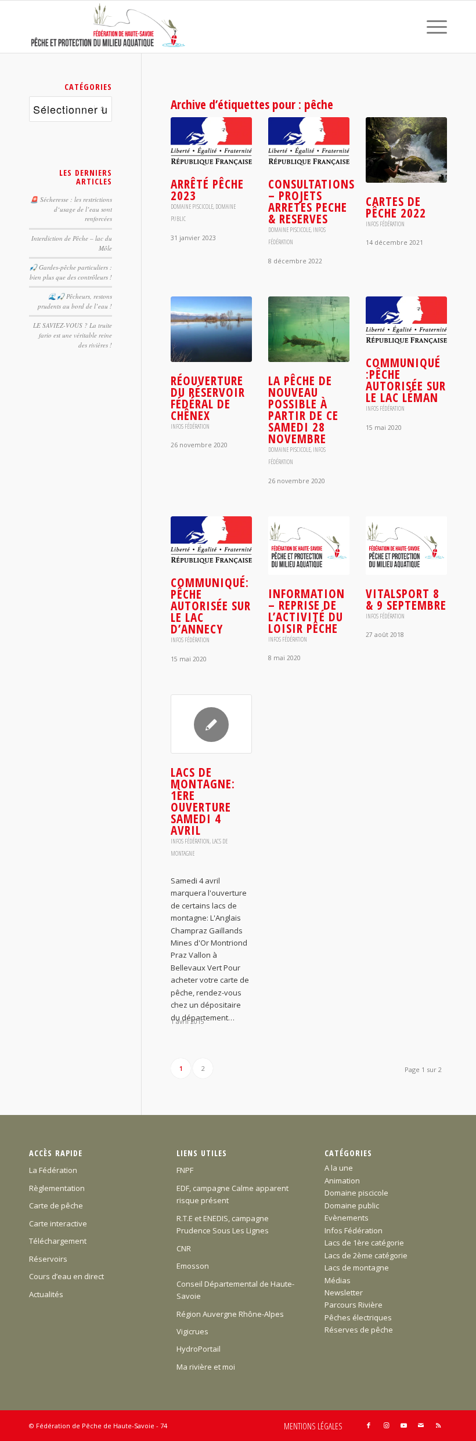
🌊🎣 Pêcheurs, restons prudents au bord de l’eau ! (75, 301)
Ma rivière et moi (205, 1367)
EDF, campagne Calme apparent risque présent (232, 1194)
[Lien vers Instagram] (386, 1425)
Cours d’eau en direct (66, 1276)
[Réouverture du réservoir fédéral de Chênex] (211, 329)
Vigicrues (192, 1331)
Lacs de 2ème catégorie (366, 1255)
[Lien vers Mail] (421, 1425)
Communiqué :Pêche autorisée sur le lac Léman (406, 379)
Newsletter (343, 1292)
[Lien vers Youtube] (403, 1425)
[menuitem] (431, 27)
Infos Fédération (385, 224)
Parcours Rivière (353, 1304)
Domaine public (351, 1205)
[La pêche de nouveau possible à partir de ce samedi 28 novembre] (308, 329)
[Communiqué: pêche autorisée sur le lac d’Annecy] (211, 540)
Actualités (46, 1294)
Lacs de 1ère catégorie (364, 1242)
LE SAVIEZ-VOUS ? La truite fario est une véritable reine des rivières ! (72, 335)
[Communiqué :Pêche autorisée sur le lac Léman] (406, 320)
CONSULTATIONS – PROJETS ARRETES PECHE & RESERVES (311, 201)
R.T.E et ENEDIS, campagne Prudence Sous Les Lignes (222, 1224)
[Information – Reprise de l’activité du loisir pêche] (308, 545)
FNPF (184, 1170)
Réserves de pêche (358, 1329)
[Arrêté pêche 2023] (211, 141)
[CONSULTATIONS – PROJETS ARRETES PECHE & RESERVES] (308, 141)
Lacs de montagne (356, 1267)
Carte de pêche (56, 1205)
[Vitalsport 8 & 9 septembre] (406, 545)
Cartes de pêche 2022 (396, 207)
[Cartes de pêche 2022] (406, 150)
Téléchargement (57, 1241)
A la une (338, 1168)
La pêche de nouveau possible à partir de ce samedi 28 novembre (303, 409)
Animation (342, 1180)
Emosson (192, 1266)
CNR (183, 1248)
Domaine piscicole (192, 206)
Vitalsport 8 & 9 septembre (406, 599)
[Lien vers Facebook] (368, 1425)
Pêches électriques (358, 1317)
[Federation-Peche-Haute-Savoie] (109, 27)
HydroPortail (198, 1349)
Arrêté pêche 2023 (207, 190)
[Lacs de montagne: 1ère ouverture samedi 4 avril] (211, 723)
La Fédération (53, 1170)
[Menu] (431, 27)
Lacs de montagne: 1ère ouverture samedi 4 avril (203, 801)
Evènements (346, 1217)
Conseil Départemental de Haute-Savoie (235, 1290)
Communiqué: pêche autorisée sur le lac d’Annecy (211, 605)
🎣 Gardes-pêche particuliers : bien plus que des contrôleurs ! (70, 272)
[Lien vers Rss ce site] (438, 1425)
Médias (337, 1280)
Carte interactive (58, 1223)
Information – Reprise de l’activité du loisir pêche (306, 610)
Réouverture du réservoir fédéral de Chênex (208, 397)
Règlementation (57, 1188)
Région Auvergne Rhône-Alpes (230, 1314)
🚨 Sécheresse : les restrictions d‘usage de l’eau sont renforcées (71, 209)
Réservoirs (48, 1259)
